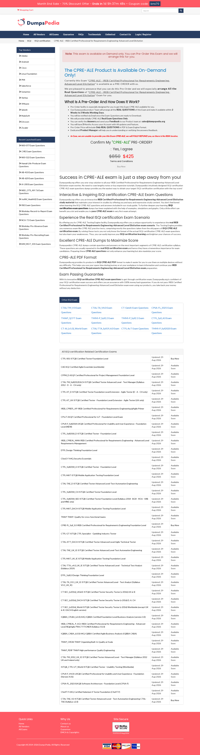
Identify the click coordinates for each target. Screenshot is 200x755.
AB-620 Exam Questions (32, 178)
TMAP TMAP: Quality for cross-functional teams (83, 517)
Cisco (24, 68)
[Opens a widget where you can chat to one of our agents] (180, 738)
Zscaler (24, 127)
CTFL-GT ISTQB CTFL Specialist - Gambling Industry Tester (88, 533)
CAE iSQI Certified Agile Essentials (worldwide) (82, 367)
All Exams (54, 34)
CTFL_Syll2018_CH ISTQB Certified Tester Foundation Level (89, 492)
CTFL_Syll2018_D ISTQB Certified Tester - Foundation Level (88, 433)
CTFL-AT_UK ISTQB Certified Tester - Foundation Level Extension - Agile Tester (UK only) (102, 400)
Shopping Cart (26, 10)
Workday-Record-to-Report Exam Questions (35, 212)
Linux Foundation (29, 74)
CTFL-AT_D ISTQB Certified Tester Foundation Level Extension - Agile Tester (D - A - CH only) (104, 392)
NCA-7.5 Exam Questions (33, 220)
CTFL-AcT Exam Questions (135, 328)
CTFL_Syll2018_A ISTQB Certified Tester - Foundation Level (88, 467)
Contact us (65, 723)
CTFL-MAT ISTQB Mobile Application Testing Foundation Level (90, 475)
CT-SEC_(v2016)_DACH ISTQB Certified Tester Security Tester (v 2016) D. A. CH (98, 600)
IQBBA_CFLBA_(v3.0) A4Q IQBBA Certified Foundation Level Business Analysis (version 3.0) (103, 617)
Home (26, 34)
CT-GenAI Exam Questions (134, 307)
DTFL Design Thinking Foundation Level (79, 450)
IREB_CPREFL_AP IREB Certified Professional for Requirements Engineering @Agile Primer (102, 408)
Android (25, 62)
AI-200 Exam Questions (32, 184)
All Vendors (39, 34)
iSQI (29, 40)
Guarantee (68, 34)
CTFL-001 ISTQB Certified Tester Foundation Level (84, 358)
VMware (25, 103)
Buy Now (175, 358)
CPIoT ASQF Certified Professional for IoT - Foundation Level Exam (92, 417)
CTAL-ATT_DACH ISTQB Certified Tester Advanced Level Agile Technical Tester (98, 542)
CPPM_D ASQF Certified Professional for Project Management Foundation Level (97, 375)
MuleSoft (25, 115)
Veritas (24, 97)
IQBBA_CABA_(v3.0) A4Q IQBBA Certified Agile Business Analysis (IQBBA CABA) (99, 633)
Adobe (24, 56)
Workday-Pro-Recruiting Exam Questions (34, 236)
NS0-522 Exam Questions (33, 157)
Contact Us (125, 34)
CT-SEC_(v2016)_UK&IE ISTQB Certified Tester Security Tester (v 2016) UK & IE (98, 592)
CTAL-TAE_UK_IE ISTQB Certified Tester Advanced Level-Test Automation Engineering (101, 550)
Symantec (25, 92)
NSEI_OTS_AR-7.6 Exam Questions (31, 191)
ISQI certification (42, 40)
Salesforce (26, 86)
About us (64, 726)
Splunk (24, 109)
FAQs (81, 34)
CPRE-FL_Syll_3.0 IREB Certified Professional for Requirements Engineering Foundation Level (103, 525)
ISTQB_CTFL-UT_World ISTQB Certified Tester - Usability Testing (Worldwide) (97, 667)
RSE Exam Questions (31, 205)
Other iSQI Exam (69, 300)
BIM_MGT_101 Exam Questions (36, 244)
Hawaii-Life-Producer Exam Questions (32, 165)
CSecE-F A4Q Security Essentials (76, 458)
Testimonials (94, 34)
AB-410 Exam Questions (32, 172)
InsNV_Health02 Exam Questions (36, 199)
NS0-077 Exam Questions (33, 145)
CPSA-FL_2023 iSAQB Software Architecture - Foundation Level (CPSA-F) (95, 683)
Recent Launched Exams (30, 139)
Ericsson (25, 121)
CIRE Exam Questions (31, 151)
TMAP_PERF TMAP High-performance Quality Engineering (88, 650)
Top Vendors (25, 50)
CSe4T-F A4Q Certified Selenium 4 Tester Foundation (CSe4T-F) (90, 692)
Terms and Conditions (121, 161)
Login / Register (143, 34)
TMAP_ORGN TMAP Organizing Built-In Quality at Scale (87, 642)
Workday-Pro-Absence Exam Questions (33, 227)
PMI (23, 80)
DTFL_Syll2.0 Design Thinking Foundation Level (82, 575)
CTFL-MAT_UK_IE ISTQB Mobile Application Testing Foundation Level (93, 558)
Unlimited (110, 34)
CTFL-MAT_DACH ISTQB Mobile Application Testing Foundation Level (93, 508)
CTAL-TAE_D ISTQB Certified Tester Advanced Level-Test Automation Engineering (99, 483)
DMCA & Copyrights (69, 732)
